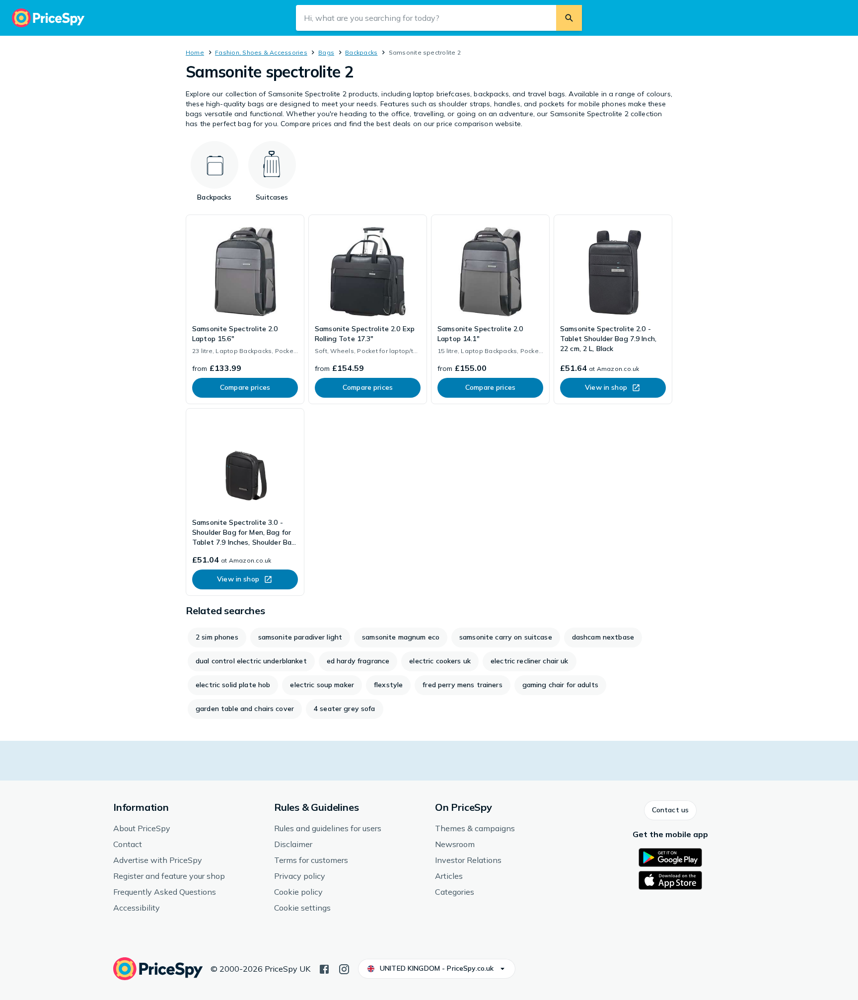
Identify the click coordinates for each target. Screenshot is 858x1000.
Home (195, 52)
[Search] (569, 18)
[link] (245, 309)
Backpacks (361, 52)
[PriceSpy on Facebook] (324, 968)
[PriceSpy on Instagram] (344, 968)
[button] (670, 810)
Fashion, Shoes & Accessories (261, 52)
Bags (326, 52)
